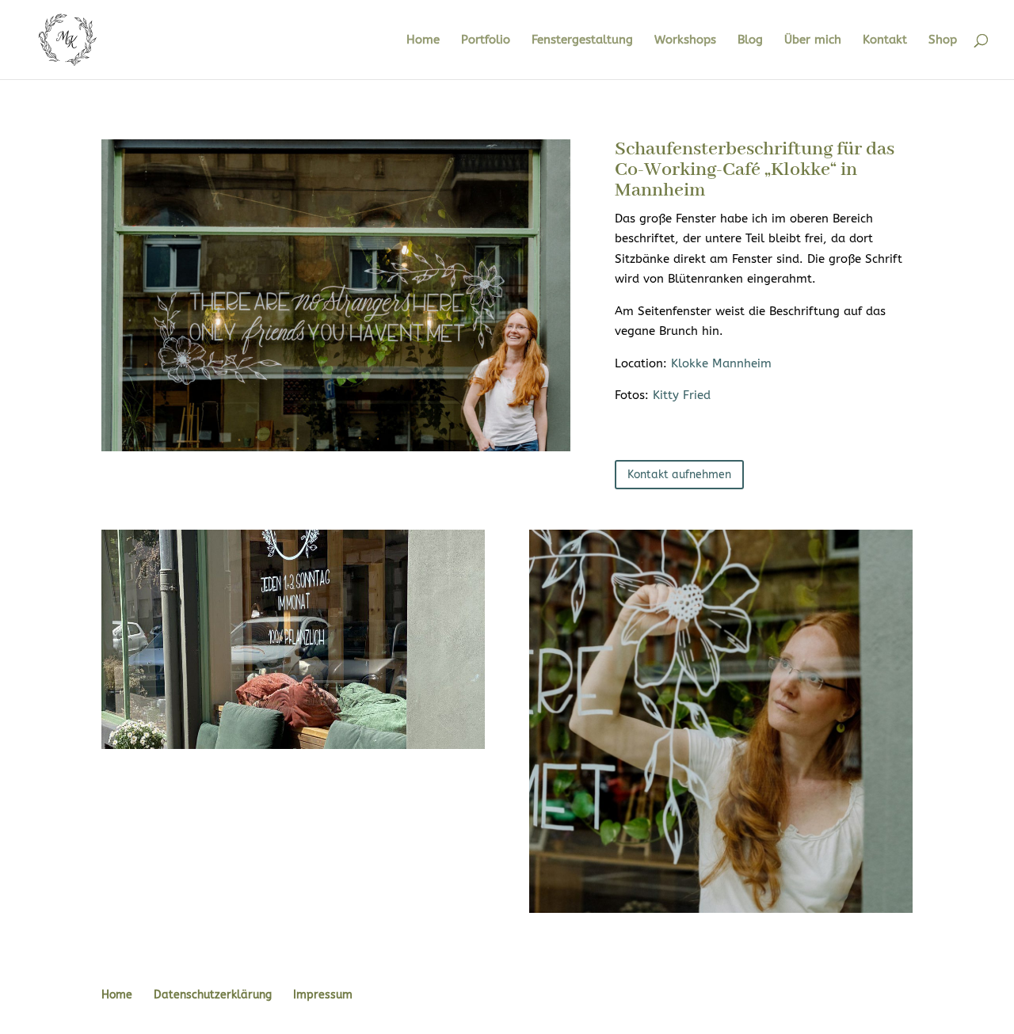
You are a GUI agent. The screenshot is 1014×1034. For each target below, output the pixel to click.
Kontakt (885, 40)
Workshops (685, 40)
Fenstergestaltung (582, 40)
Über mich (812, 40)
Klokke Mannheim (721, 363)
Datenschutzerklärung (213, 995)
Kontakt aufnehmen (679, 474)
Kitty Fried (682, 395)
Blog (750, 40)
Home (423, 40)
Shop (942, 40)
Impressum (323, 995)
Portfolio (485, 40)
